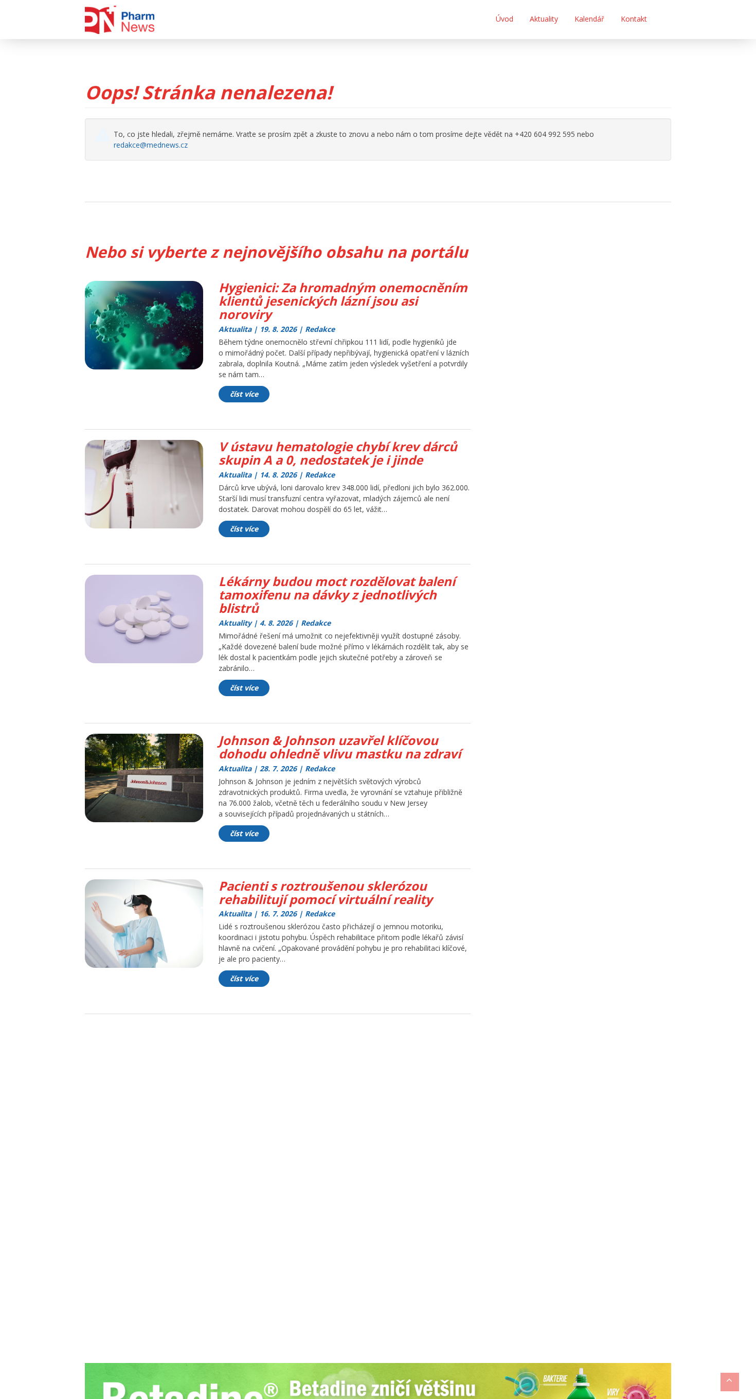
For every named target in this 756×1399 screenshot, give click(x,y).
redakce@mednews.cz (151, 145)
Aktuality (544, 19)
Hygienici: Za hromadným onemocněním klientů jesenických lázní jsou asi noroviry (343, 301)
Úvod (504, 19)
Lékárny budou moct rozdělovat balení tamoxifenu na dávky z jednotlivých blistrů (337, 595)
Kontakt (634, 19)
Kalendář (589, 19)
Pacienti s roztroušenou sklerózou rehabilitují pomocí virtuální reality (326, 892)
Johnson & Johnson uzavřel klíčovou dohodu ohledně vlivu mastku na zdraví (340, 747)
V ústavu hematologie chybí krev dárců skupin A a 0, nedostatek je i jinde (338, 453)
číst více (244, 394)
